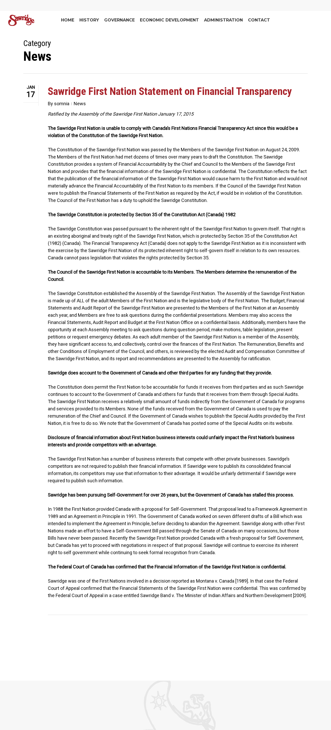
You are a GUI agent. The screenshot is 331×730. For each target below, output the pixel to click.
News (80, 103)
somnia (61, 103)
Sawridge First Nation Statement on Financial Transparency (170, 91)
